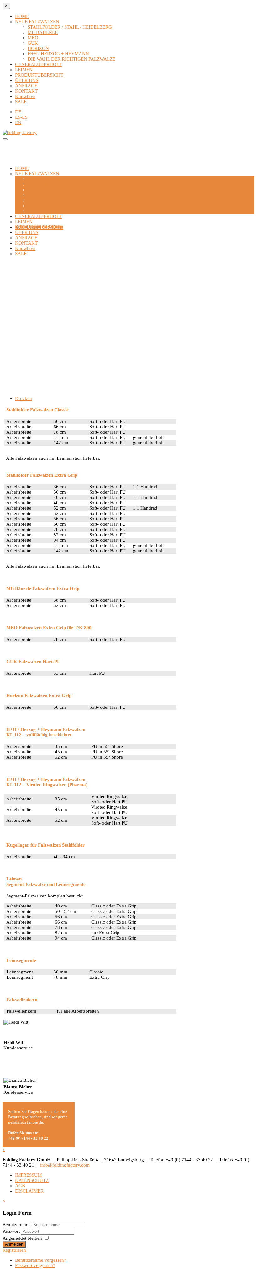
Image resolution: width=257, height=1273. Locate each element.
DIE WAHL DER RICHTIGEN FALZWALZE (71, 59)
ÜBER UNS (26, 80)
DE (18, 111)
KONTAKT (26, 91)
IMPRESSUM (28, 1175)
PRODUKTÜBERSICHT (39, 75)
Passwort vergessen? (35, 1265)
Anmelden (14, 1244)
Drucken (23, 398)
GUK (33, 43)
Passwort (12, 1231)
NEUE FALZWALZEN (37, 21)
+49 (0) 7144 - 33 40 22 (28, 1138)
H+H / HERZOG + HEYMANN (58, 53)
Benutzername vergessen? (40, 1260)
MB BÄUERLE (43, 32)
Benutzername (17, 1224)
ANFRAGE (26, 85)
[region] (128, 326)
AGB (20, 1185)
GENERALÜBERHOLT (38, 64)
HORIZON (38, 48)
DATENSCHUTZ (32, 1180)
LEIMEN (24, 69)
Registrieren (14, 1250)
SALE (21, 101)
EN (18, 122)
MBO (33, 37)
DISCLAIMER (29, 1191)
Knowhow (25, 96)
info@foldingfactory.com (65, 1164)
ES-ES (21, 117)
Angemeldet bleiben (22, 1238)
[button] (128, 369)
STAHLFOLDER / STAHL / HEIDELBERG (70, 27)
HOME (22, 16)
